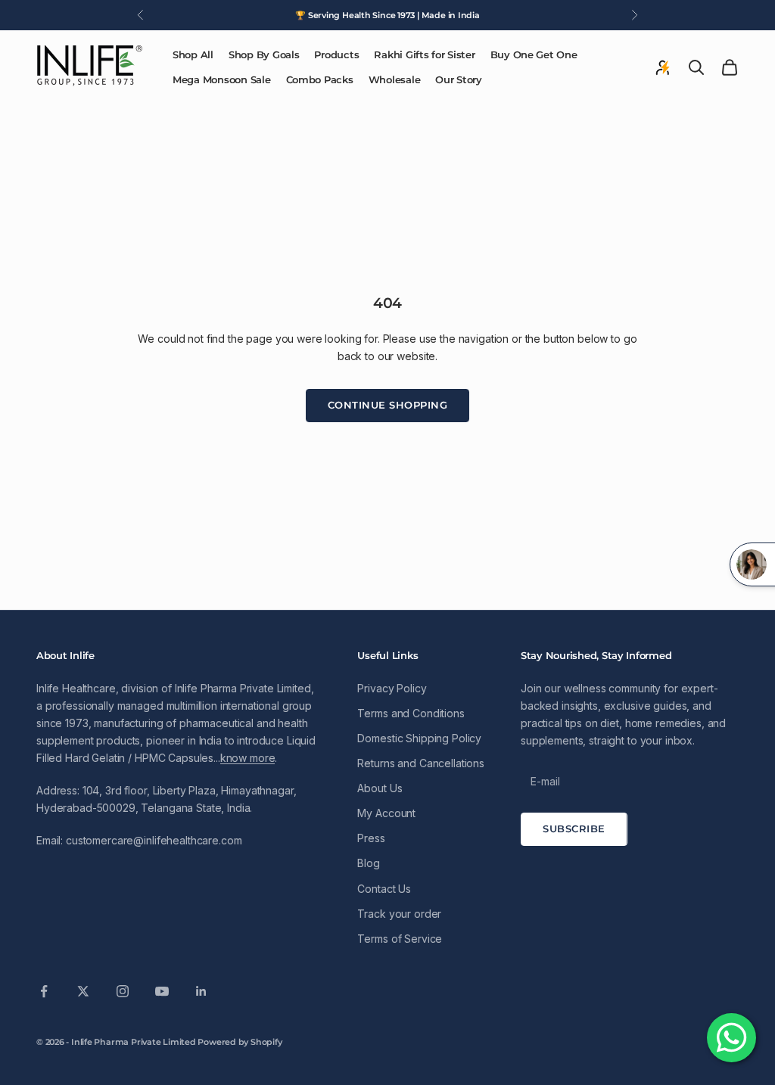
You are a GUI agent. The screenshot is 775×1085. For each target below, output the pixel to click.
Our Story (458, 79)
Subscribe (574, 828)
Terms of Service (399, 938)
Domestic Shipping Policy (419, 738)
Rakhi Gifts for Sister (424, 54)
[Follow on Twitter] (83, 991)
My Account (386, 813)
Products (336, 54)
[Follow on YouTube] (162, 991)
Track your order (399, 913)
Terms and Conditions (410, 713)
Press (370, 838)
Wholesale (395, 79)
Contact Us (384, 888)
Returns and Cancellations (420, 763)
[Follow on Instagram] (122, 991)
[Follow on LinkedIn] (201, 991)
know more (247, 757)
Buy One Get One (533, 54)
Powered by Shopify (240, 1042)
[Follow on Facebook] (43, 991)
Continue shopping (388, 405)
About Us (379, 788)
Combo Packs (319, 79)
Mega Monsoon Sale (222, 79)
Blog (368, 862)
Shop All (193, 54)
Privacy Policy (391, 688)
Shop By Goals (264, 54)
